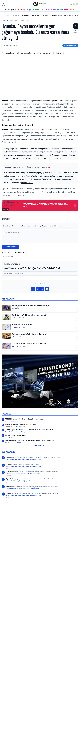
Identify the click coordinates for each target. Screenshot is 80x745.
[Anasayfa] (39, 4)
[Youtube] (38, 289)
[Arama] (71, 4)
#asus (66, 9)
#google (36, 9)
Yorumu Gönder (10, 246)
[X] (42, 289)
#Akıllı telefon (51, 9)
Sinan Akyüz (13, 20)
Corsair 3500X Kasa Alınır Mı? (15, 435)
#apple (29, 9)
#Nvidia (72, 9)
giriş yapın (57, 226)
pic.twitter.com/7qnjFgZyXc (41, 179)
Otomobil (16, 15)
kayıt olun (45, 226)
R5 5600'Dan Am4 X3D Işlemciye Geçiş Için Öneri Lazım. (24, 419)
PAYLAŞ (6, 45)
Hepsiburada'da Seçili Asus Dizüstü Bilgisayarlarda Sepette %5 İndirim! (29, 440)
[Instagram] (47, 289)
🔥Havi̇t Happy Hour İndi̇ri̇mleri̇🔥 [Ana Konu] (20, 424)
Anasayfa (5, 15)
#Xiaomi (60, 9)
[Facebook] (33, 289)
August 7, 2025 (27, 182)
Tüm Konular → (40, 446)
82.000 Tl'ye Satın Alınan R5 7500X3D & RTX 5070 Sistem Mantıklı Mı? (29, 430)
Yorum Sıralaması (7, 252)
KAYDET (15, 45)
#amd (42, 9)
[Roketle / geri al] (75, 26)
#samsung (21, 9)
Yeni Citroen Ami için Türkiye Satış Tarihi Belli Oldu (32, 268)
